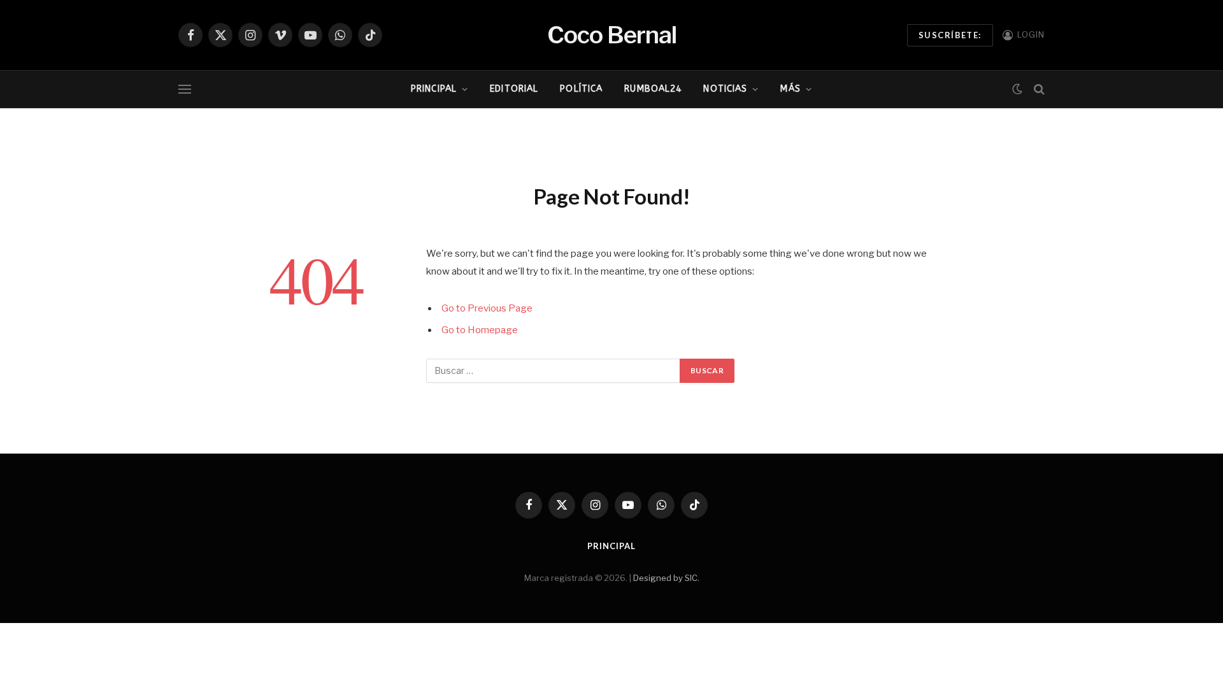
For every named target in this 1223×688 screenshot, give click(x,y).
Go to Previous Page (487, 308)
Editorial (514, 88)
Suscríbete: (950, 35)
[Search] (1038, 89)
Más (790, 88)
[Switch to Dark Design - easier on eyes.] (1017, 89)
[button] (373, 132)
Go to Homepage (479, 330)
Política (581, 88)
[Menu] (184, 89)
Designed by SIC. (666, 578)
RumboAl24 (653, 88)
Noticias (725, 88)
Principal (434, 88)
